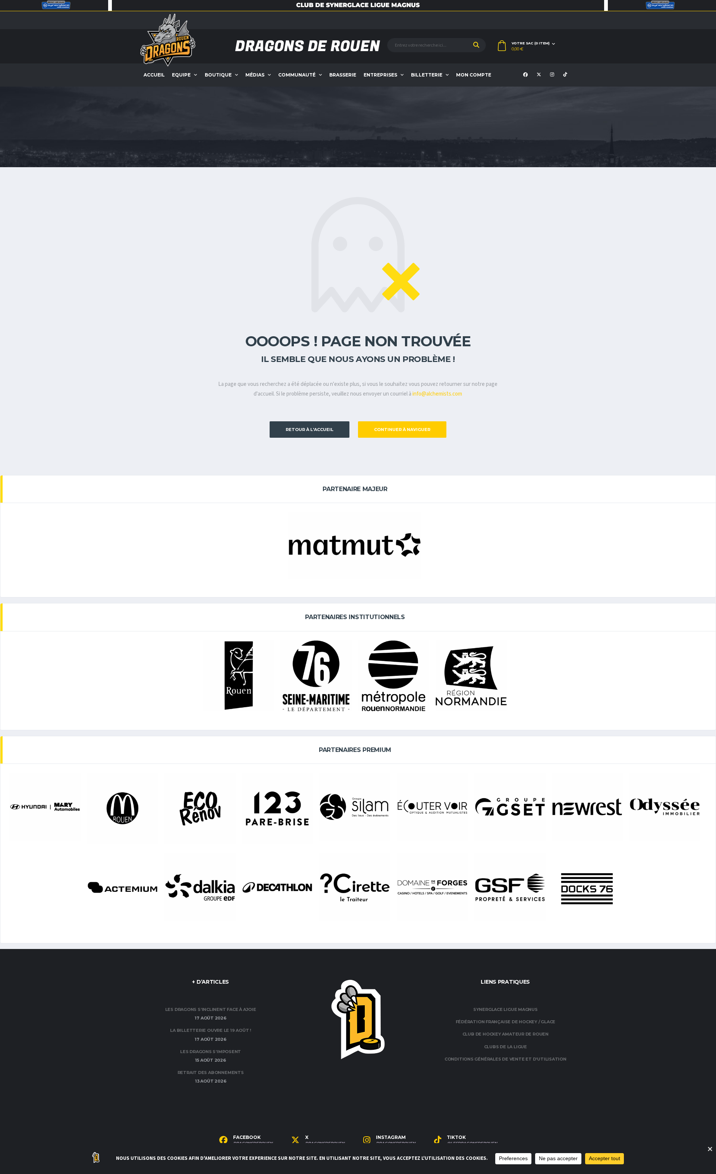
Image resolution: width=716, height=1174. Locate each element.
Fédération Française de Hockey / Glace (506, 1021)
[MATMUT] (354, 545)
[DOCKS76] (587, 889)
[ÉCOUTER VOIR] (432, 807)
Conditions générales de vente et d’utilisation (505, 1059)
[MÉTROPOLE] (393, 676)
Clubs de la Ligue (505, 1046)
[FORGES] (432, 887)
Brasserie (342, 75)
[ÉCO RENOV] (200, 808)
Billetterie (426, 75)
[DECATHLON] (277, 887)
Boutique (218, 75)
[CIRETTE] (354, 887)
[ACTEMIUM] (122, 887)
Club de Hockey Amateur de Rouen (505, 1034)
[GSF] (510, 887)
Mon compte (473, 75)
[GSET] (510, 807)
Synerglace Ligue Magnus (505, 1009)
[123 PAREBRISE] (277, 808)
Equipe (181, 75)
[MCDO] (122, 808)
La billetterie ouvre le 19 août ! (210, 1030)
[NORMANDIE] (471, 676)
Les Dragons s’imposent (210, 1051)
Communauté (296, 75)
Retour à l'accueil (309, 429)
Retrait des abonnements (211, 1072)
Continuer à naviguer (402, 429)
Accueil (154, 75)
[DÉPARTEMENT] (316, 676)
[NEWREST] (587, 807)
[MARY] (45, 807)
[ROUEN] (238, 676)
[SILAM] (354, 807)
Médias (254, 75)
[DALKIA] (200, 887)
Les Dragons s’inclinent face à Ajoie (210, 1009)
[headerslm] (358, 5)
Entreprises (380, 75)
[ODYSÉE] (664, 807)
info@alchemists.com (437, 394)
